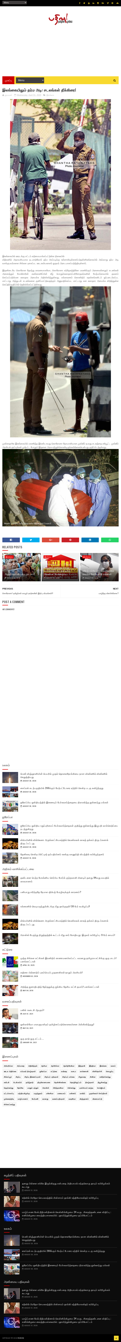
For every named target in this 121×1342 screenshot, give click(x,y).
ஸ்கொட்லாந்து (9, 1104)
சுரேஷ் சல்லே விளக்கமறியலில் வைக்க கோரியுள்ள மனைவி (98, 572)
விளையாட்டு (97, 1099)
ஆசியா (44, 1065)
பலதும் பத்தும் (33, 1088)
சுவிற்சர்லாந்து (105, 1076)
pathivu (21, 1338)
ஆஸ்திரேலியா (69, 1065)
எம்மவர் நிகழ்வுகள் (28, 1071)
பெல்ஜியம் (101, 1088)
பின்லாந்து (71, 1088)
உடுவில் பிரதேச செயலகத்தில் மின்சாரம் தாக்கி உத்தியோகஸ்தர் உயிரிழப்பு (60, 1197)
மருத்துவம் (38, 1093)
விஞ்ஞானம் (84, 1099)
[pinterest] (112, 3)
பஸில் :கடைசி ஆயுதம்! (32, 1010)
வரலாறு (45, 1099)
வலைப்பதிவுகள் (58, 1099)
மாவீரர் (82, 1093)
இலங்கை (50, 95)
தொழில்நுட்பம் (75, 1082)
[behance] (103, 3)
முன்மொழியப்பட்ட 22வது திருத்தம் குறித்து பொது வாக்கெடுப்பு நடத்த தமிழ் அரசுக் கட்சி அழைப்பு (57, 569)
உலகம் (113, 1065)
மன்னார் (72, 1093)
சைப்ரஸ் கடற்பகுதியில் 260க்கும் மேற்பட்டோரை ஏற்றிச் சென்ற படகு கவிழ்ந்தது (62, 788)
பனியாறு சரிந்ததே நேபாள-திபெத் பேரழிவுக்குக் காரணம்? (50, 892)
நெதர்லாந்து (8, 1088)
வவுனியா (72, 1099)
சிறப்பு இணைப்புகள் (33, 1076)
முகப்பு (8, 80)
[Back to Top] (116, 1338)
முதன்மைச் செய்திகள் (98, 1093)
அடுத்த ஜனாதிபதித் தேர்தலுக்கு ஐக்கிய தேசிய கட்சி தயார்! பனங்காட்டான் (59, 986)
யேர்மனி (35, 1099)
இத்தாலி (81, 1065)
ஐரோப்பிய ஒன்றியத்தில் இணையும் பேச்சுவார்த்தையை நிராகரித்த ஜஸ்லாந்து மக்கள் (64, 802)
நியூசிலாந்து (102, 1082)
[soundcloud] (117, 3)
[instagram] (98, 3)
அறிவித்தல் (32, 1065)
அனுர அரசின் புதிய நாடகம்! (20, 574)
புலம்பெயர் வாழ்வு (86, 1088)
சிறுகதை (82, 1076)
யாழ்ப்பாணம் (23, 1099)
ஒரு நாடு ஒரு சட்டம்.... (32, 1038)
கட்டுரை (54, 1071)
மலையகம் (62, 1093)
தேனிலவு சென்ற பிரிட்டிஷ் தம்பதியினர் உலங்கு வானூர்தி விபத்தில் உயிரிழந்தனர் (62, 854)
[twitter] (84, 3)
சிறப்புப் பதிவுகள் (51, 1076)
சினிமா (93, 1076)
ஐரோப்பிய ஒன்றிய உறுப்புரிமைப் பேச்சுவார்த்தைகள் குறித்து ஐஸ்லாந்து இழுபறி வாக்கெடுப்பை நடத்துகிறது (69, 827)
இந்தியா (92, 1065)
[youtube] (89, 3)
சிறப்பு (18, 1076)
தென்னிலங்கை (60, 1082)
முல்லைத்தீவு (9, 1099)
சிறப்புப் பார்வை (68, 1076)
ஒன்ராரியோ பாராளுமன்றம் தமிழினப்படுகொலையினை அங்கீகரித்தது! (57, 1024)
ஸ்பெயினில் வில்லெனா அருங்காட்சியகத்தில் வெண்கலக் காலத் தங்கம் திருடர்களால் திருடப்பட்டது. (64, 841)
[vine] (108, 3)
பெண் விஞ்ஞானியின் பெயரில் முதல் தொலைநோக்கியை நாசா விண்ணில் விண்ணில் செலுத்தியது (63, 775)
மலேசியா (50, 1093)
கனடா (73, 1071)
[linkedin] (93, 3)
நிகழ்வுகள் (89, 1082)
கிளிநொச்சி (97, 1071)
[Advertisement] (60, 50)
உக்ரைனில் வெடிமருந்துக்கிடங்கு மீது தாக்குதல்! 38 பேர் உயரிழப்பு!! (55, 906)
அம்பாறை (20, 1065)
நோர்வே (20, 1088)
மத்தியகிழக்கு (24, 1093)
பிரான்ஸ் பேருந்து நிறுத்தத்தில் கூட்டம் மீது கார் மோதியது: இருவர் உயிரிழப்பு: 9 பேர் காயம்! (67, 935)
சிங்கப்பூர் (8, 1076)
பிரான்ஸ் (46, 1088)
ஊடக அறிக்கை (10, 1071)
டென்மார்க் (17, 1082)
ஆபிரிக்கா (55, 1065)
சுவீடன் (6, 1082)
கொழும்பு (109, 1071)
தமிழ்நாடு (30, 1082)
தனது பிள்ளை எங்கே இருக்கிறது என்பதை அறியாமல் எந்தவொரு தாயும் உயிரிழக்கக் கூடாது (66, 1185)
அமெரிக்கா (8, 1065)
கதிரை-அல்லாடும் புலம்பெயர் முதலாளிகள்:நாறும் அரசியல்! (51, 972)
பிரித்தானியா (58, 1088)
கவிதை (64, 1071)
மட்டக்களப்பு (9, 1093)
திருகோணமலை (43, 1082)
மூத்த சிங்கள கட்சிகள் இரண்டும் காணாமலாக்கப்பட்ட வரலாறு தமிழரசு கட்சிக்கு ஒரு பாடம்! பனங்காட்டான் (68, 959)
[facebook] (79, 3)
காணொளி (84, 1071)
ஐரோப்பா (43, 1071)
